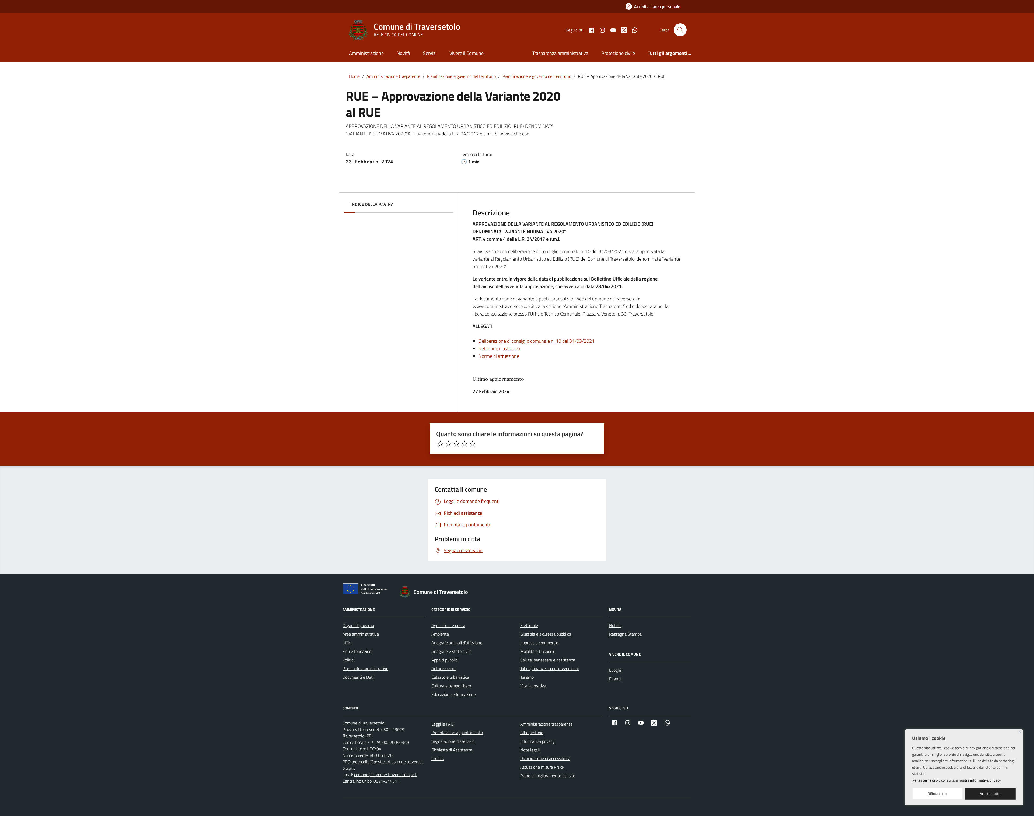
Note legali (530, 750)
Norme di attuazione (498, 356)
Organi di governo (358, 625)
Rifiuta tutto (937, 793)
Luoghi (615, 670)
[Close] (1019, 732)
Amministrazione (366, 53)
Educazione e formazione (453, 694)
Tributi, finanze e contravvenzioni (549, 668)
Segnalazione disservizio (452, 741)
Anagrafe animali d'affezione (456, 642)
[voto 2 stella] (448, 444)
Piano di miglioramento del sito (547, 775)
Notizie (615, 625)
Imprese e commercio (539, 642)
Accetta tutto (990, 793)
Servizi (429, 53)
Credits (437, 758)
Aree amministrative (361, 634)
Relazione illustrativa (499, 348)
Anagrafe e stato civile (451, 651)
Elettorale (529, 625)
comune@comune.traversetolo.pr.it (385, 774)
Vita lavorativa (533, 685)
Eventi (615, 678)
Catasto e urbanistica (450, 677)
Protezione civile (618, 53)
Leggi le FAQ (442, 724)
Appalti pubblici (444, 660)
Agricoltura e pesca (448, 625)
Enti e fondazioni (357, 651)
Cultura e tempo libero (451, 685)
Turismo (527, 677)
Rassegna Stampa (625, 634)
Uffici (347, 642)
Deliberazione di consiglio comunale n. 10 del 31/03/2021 (536, 341)
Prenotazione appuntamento (457, 732)
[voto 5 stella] (473, 444)
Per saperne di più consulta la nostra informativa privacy (956, 780)
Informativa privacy (537, 741)
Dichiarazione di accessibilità (545, 758)
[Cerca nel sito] (680, 29)
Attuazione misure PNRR (542, 767)
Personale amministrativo (365, 668)
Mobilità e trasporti (537, 651)
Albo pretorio (531, 732)
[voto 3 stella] (456, 444)
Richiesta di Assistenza (451, 750)
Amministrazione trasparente (546, 724)
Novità (403, 53)
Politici (348, 660)
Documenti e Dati (358, 677)
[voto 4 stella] (464, 444)
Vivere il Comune (466, 53)
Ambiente (440, 634)
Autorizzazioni (443, 668)
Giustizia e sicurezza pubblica (545, 634)
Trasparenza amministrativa (560, 53)
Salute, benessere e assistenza (547, 660)
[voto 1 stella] (440, 444)
